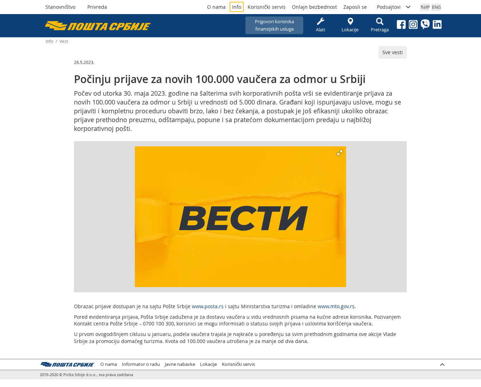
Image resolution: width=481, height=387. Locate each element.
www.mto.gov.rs (336, 306)
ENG (436, 7)
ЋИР (425, 7)
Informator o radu (141, 364)
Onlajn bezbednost (314, 7)
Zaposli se (355, 7)
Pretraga (380, 29)
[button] (339, 152)
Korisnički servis (267, 7)
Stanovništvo (60, 7)
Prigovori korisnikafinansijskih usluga (274, 25)
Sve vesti (392, 52)
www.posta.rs (208, 306)
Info (236, 7)
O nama (216, 7)
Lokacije (350, 29)
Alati (320, 29)
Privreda (97, 7)
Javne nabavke (180, 364)
